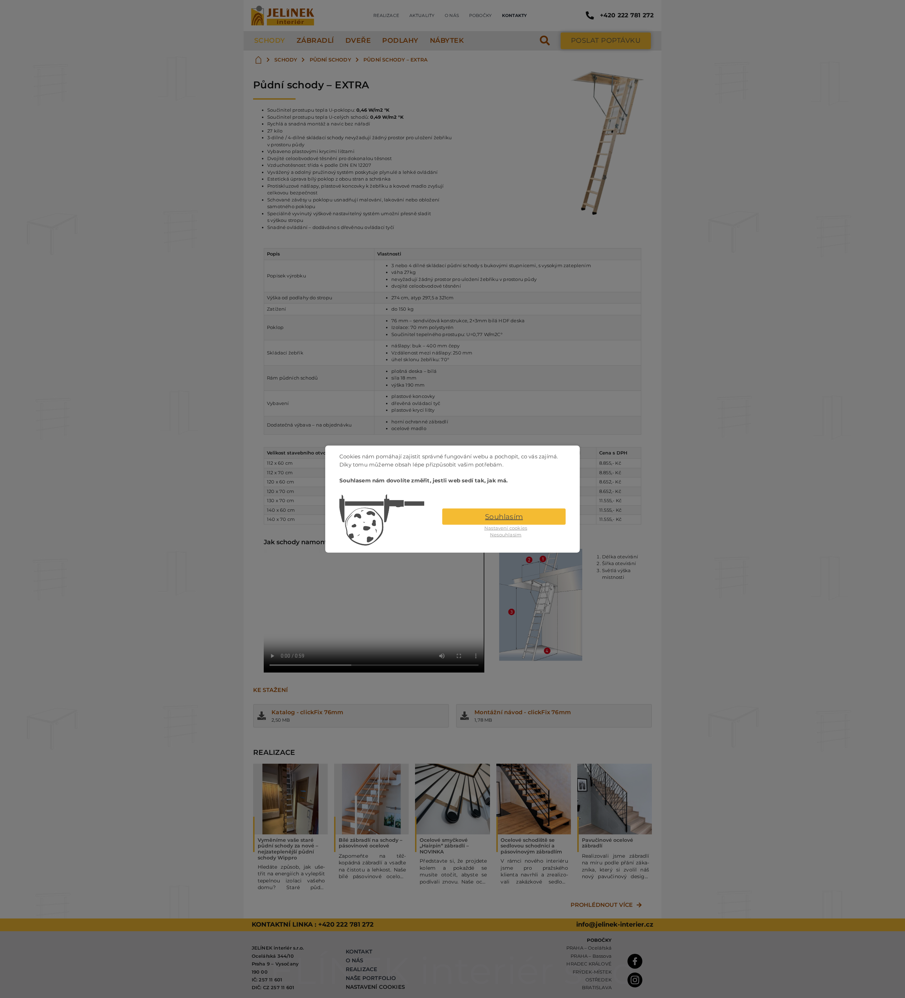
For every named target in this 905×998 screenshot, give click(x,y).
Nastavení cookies (505, 527)
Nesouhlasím (505, 535)
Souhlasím (504, 516)
